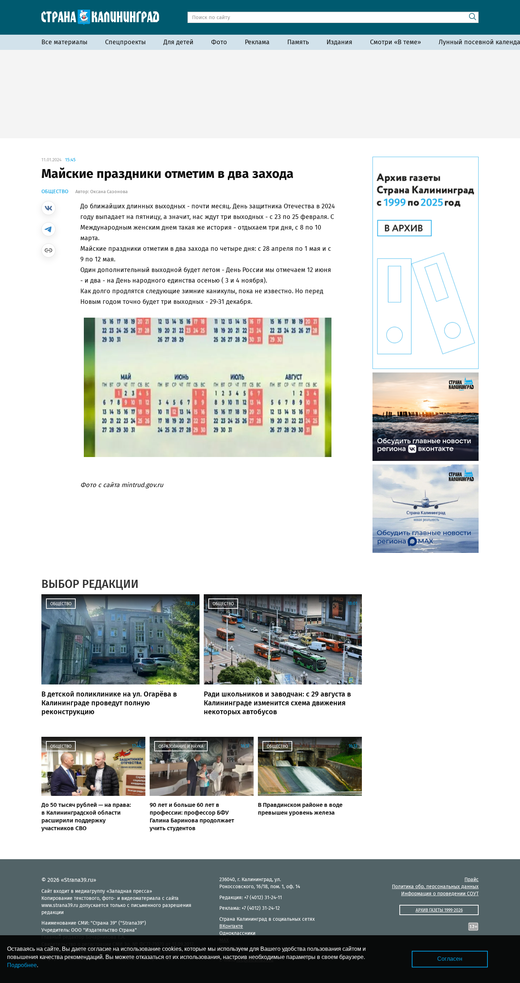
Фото (219, 42)
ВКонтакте (231, 926)
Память (298, 42)
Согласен (449, 959)
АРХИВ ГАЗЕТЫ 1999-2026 (439, 910)
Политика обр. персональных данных (435, 887)
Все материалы (64, 42)
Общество (54, 191)
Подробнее (22, 965)
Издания (339, 42)
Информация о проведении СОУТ (440, 894)
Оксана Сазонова (109, 191)
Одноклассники (237, 933)
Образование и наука (180, 746)
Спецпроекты (125, 42)
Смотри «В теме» (395, 42)
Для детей (178, 42)
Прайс (471, 880)
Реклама (257, 42)
